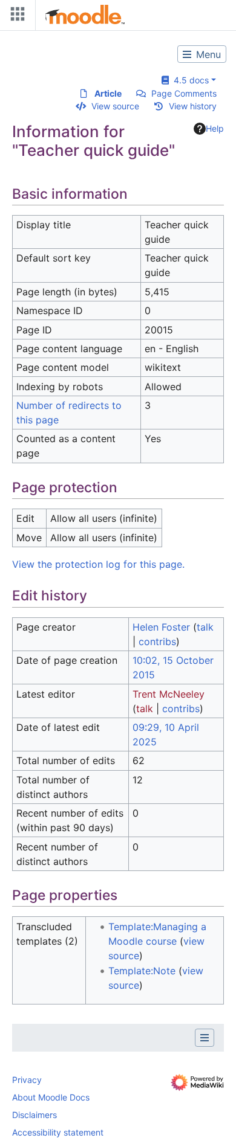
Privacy (27, 1080)
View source (115, 106)
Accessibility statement (57, 1132)
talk (205, 627)
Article (108, 93)
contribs (157, 641)
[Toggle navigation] (15, 16)
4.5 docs (189, 80)
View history (193, 106)
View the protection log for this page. (98, 564)
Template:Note (141, 971)
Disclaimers (34, 1115)
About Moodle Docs (51, 1097)
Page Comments (184, 93)
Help (215, 128)
